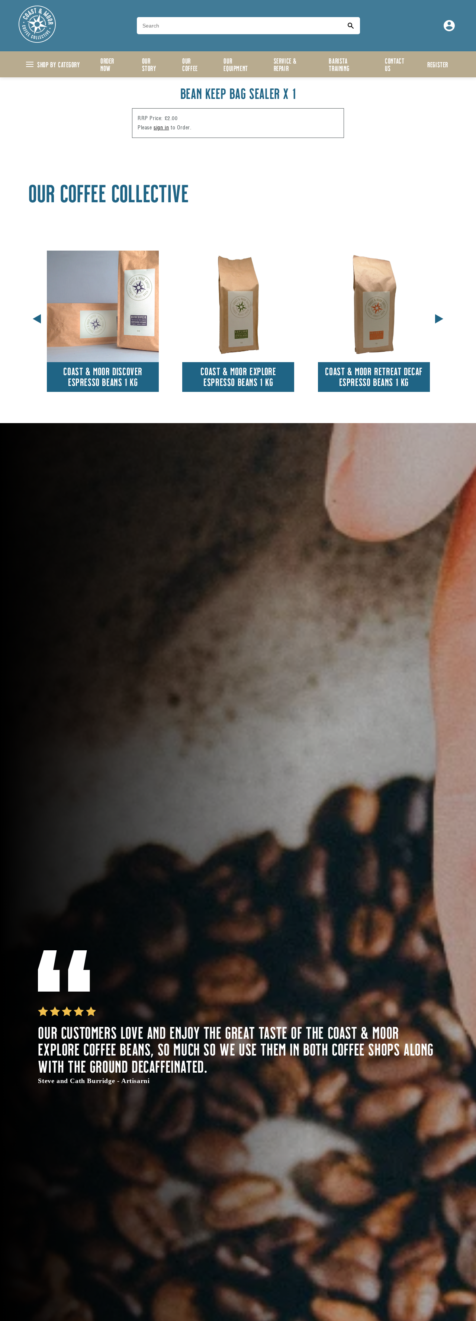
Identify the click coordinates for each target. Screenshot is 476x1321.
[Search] (350, 25)
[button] (439, 317)
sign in (161, 127)
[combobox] (239, 25)
